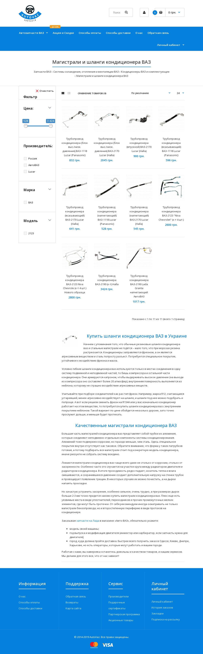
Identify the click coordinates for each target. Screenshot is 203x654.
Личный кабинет (162, 601)
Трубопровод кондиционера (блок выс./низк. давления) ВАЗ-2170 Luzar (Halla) (107, 147)
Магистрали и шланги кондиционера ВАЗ (102, 76)
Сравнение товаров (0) (92, 93)
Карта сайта (73, 608)
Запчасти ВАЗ (42, 71)
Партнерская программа (124, 614)
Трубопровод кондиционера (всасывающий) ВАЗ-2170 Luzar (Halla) (74, 215)
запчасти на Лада (87, 520)
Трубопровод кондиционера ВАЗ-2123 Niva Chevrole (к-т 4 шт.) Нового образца (74, 284)
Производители (118, 596)
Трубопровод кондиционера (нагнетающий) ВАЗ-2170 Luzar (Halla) (139, 215)
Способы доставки (30, 608)
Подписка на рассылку (165, 619)
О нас (22, 596)
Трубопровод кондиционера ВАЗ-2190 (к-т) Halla (107, 280)
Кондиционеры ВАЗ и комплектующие (145, 71)
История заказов (162, 607)
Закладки (157, 613)
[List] (69, 93)
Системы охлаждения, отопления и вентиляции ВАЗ (86, 71)
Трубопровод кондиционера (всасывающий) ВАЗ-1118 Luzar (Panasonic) (171, 147)
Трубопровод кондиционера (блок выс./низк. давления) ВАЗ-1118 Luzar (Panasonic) (75, 147)
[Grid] (63, 93)
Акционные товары (120, 620)
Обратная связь (76, 596)
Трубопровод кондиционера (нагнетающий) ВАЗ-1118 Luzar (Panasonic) (107, 215)
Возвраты (72, 602)
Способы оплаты (29, 602)
